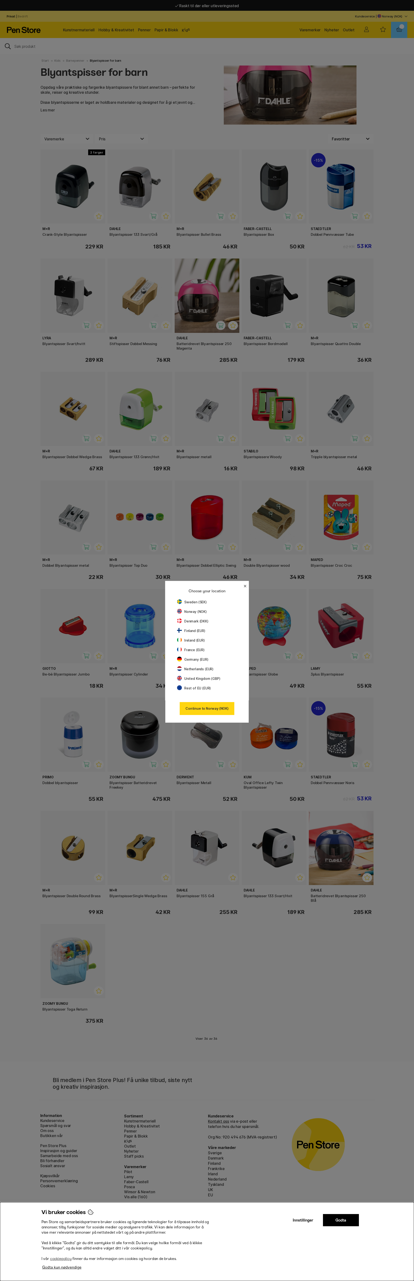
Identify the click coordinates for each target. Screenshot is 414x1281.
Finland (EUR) (194, 631)
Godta (340, 1220)
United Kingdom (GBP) (202, 678)
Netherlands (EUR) (198, 669)
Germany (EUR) (196, 659)
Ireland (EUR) (194, 640)
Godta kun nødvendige (61, 1267)
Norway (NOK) (195, 612)
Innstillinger (303, 1220)
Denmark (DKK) (196, 621)
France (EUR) (194, 650)
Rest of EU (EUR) (197, 688)
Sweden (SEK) (195, 602)
